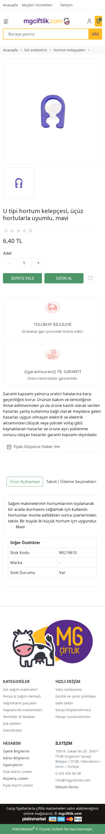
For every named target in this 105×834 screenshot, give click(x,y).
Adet (7, 253)
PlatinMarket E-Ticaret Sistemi (37, 829)
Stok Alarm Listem (17, 771)
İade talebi (64, 703)
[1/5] (6, 230)
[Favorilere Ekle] (90, 278)
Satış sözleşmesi (68, 689)
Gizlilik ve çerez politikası (75, 696)
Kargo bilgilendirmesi (73, 710)
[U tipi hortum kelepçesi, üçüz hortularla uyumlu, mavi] (52, 112)
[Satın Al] (64, 278)
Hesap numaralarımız (73, 716)
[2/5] (9, 230)
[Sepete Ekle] (22, 278)
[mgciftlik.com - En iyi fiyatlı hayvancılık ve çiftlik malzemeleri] (46, 21)
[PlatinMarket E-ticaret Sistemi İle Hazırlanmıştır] (34, 819)
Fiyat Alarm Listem (18, 785)
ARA (95, 34)
